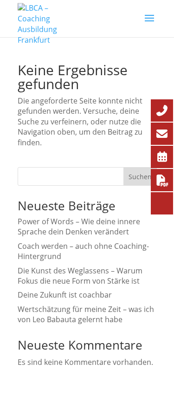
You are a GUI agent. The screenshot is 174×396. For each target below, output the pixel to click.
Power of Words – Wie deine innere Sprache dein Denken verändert (79, 226)
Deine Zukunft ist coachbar (65, 295)
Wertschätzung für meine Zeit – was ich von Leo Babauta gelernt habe (86, 314)
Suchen (140, 176)
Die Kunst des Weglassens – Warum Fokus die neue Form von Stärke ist (80, 276)
